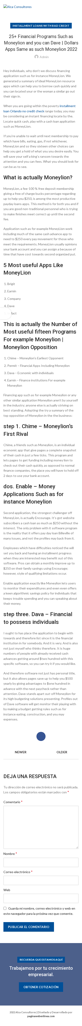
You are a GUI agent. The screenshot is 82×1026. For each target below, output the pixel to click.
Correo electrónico (18, 871)
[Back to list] (41, 752)
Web (6, 890)
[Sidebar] (5, 313)
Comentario (13, 802)
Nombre (10, 853)
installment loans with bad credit (41, 25)
